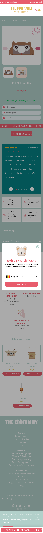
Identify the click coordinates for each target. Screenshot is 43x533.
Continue (21, 284)
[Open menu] (4, 10)
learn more (6, 522)
